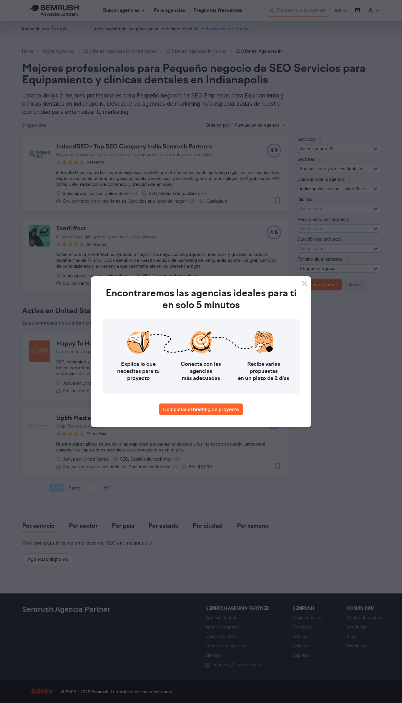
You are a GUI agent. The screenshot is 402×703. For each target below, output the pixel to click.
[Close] (304, 283)
